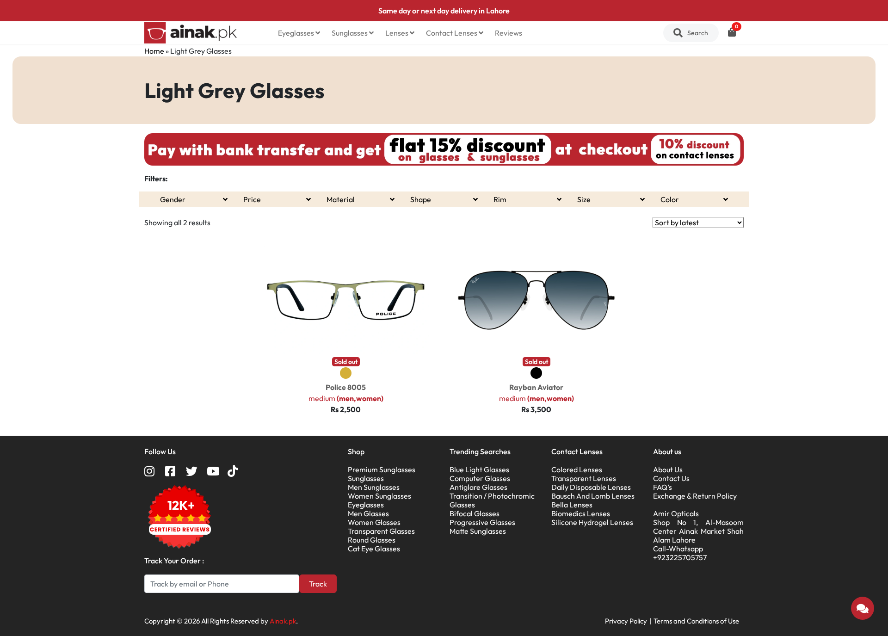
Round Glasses (371, 539)
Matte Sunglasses (478, 531)
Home (154, 51)
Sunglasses (350, 32)
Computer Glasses (480, 478)
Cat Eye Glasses (374, 548)
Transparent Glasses (381, 531)
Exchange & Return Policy (695, 495)
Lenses (397, 32)
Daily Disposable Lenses (591, 487)
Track (318, 583)
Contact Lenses (452, 32)
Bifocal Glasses (475, 513)
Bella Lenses (571, 504)
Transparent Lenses (583, 478)
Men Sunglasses (374, 487)
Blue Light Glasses (479, 469)
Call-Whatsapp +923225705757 (680, 553)
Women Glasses (374, 522)
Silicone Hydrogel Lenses (592, 522)
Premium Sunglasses (381, 469)
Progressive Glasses (482, 522)
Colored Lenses (576, 469)
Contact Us (671, 478)
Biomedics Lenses (580, 513)
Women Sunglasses (379, 495)
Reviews (508, 32)
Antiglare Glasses (478, 487)
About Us (668, 469)
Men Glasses (368, 513)
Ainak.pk (283, 621)
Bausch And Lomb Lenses (593, 495)
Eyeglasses (296, 32)
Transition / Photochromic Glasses (492, 500)
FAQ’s (662, 487)
